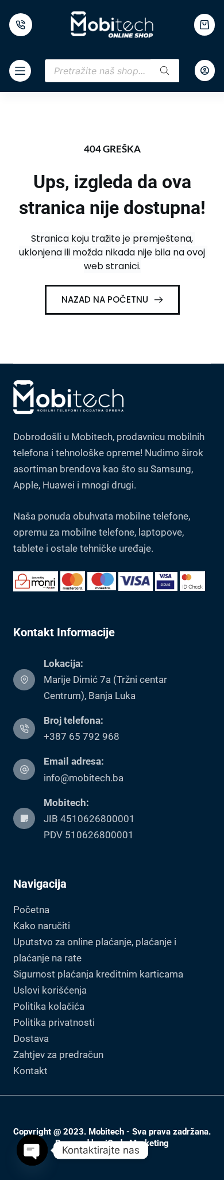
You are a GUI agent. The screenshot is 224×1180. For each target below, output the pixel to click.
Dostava (31, 1038)
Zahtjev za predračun (58, 1054)
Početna (31, 909)
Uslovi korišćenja (50, 990)
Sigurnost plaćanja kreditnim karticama (98, 974)
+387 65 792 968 (81, 736)
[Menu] (20, 71)
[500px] (20, 24)
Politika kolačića (48, 1006)
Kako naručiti (41, 925)
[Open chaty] (32, 1150)
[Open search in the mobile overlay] (112, 70)
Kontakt (30, 1070)
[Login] (205, 70)
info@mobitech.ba (83, 778)
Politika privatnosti (54, 1022)
